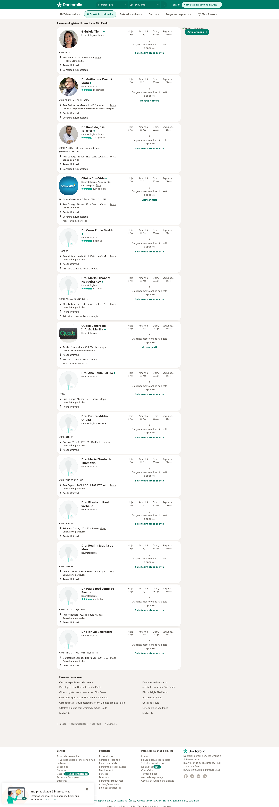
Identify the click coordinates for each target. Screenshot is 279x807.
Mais (101, 35)
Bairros (153, 14)
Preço (144, 756)
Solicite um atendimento (149, 52)
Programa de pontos (177, 14)
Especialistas (106, 756)
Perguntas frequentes (111, 780)
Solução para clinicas (152, 763)
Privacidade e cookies (69, 756)
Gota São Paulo (150, 702)
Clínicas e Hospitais (109, 759)
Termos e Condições (68, 777)
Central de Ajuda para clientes (157, 780)
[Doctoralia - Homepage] (75, 4)
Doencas (104, 777)
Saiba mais (50, 799)
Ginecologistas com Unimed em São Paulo (82, 692)
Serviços (103, 773)
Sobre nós (62, 766)
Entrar (176, 4)
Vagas (72, 773)
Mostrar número (149, 100)
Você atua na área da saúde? (200, 4)
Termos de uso (149, 773)
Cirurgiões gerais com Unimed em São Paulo (83, 697)
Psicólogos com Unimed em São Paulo (80, 687)
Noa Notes (150, 766)
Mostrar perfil (150, 199)
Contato (61, 770)
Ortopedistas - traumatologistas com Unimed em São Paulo (92, 702)
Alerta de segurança (152, 777)
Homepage (62, 723)
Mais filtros (208, 14)
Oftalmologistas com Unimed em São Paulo (83, 708)
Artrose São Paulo (152, 697)
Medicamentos (107, 770)
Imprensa (62, 780)
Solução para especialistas (155, 759)
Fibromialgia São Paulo (155, 692)
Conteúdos (147, 770)
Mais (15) (64, 713)
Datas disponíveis (130, 14)
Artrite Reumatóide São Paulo (158, 687)
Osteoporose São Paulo (155, 708)
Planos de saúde (108, 763)
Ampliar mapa (195, 32)
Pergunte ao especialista (112, 766)
